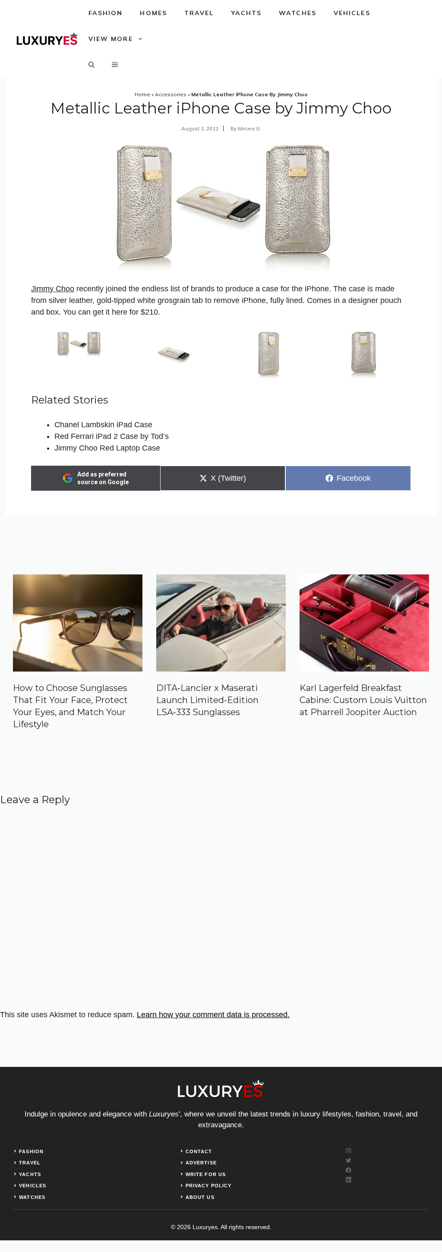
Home (142, 94)
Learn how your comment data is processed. (213, 1014)
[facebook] (348, 1170)
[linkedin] (348, 1180)
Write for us (206, 1174)
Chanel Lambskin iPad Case (103, 424)
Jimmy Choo (52, 288)
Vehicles (352, 13)
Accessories (170, 94)
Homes (153, 13)
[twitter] (348, 1160)
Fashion (105, 13)
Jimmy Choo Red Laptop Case (107, 448)
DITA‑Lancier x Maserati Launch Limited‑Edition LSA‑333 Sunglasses (207, 700)
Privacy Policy (208, 1185)
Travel (199, 13)
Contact (199, 1151)
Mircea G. (249, 128)
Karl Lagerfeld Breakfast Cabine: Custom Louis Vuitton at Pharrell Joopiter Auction (363, 700)
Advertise (201, 1162)
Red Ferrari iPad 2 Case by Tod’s (111, 436)
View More (110, 39)
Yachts (246, 13)
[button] (91, 65)
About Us (200, 1197)
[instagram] (348, 1151)
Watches (297, 13)
